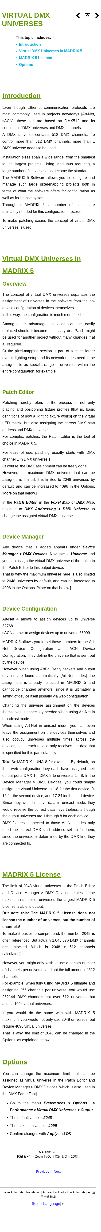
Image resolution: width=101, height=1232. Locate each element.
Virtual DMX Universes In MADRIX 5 (50, 51)
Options (26, 65)
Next (57, 1171)
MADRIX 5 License (35, 58)
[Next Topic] (95, 17)
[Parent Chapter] (86, 17)
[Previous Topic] (77, 17)
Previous (42, 1171)
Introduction (30, 44)
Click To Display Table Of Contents (26, 5)
